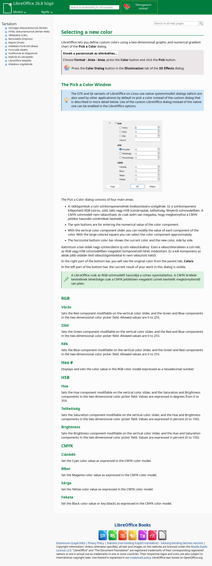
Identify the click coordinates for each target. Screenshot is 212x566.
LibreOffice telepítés (19, 60)
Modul (18, 12)
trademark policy (140, 557)
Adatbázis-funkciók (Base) (23, 46)
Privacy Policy (96, 543)
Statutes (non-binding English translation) (133, 543)
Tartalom (9, 23)
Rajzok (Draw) (16, 42)
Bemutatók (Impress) (20, 38)
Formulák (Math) (18, 49)
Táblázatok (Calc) (17, 35)
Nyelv (45, 12)
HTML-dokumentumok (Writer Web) (29, 31)
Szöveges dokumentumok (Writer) (28, 27)
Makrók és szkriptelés (20, 56)
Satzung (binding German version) (182, 543)
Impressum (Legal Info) (70, 543)
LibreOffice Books (132, 525)
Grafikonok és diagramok (22, 53)
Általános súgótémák (20, 64)
